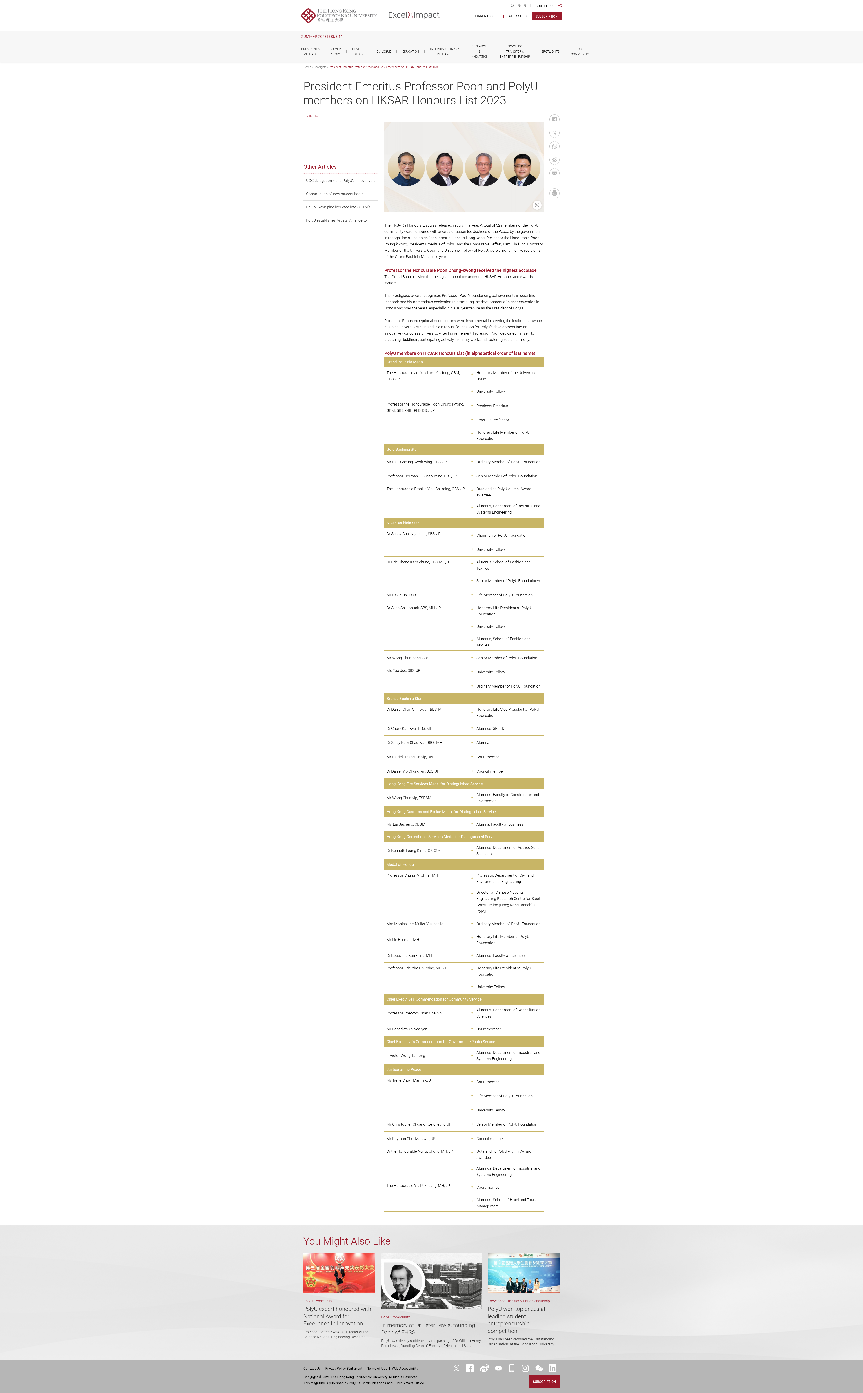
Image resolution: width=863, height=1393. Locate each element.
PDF (551, 6)
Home (307, 67)
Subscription (547, 16)
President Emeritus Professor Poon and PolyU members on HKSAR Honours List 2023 (383, 67)
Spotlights (320, 67)
